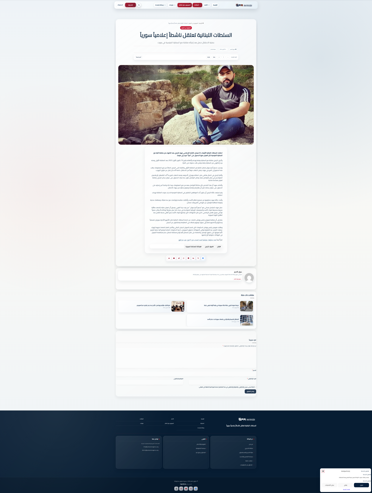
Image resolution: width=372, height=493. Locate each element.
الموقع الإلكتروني (178, 378)
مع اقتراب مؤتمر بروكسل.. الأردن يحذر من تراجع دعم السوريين (153, 305)
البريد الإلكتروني (251, 378)
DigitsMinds (183, 484)
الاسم (254, 370)
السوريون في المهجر (193, 23)
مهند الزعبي (209, 246)
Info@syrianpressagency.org (150, 447)
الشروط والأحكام (201, 444)
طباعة (208, 57)
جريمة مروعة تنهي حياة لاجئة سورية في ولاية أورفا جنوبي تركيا (221, 305)
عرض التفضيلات (329, 485)
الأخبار (206, 5)
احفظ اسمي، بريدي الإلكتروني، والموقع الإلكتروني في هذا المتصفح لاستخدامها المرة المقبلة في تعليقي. (227, 387)
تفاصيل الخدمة (346, 489)
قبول (361, 485)
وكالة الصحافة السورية (193, 246)
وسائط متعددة (159, 5)
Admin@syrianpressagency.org (150, 450)
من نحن (251, 444)
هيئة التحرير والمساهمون (246, 452)
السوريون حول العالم (184, 5)
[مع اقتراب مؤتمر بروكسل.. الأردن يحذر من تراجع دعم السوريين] (177, 306)
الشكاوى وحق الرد (201, 452)
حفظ (214, 57)
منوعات (171, 5)
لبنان (218, 246)
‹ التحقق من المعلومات (246, 465)
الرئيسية (215, 5)
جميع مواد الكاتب (237, 279)
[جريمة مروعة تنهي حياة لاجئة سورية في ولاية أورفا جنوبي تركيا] (246, 306)
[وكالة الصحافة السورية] (243, 5)
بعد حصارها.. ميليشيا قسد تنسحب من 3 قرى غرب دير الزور (197, 239)
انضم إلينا (130, 5)
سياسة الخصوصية (201, 448)
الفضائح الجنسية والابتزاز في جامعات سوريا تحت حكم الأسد (223, 319)
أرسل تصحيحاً (138, 57)
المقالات (196, 5)
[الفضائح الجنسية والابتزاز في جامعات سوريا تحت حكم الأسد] (246, 320)
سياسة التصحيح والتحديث (246, 456)
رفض (345, 485)
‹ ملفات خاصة (249, 461)
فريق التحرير (238, 271)
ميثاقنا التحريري (249, 448)
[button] (323, 471)
